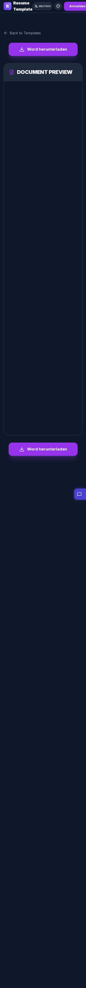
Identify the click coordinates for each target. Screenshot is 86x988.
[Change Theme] (58, 6)
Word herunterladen (47, 49)
